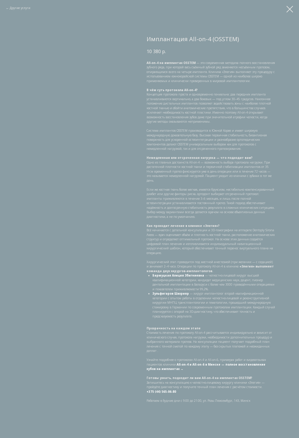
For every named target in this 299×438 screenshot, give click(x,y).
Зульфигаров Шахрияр (170, 293)
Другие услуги (20, 8)
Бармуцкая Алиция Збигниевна (178, 275)
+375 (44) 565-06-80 (161, 392)
